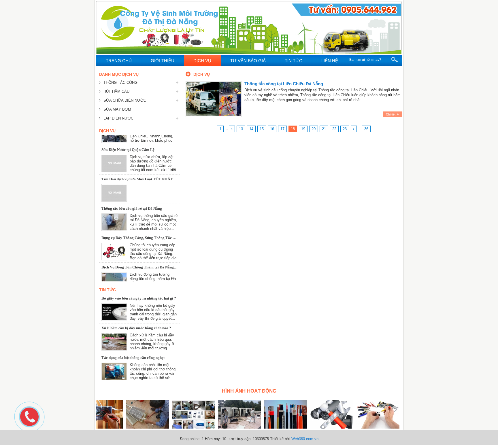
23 (345, 129)
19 (303, 129)
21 (324, 129)
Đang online (189, 439)
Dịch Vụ (107, 130)
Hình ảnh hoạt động (249, 391)
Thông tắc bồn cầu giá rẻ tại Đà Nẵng (131, 198)
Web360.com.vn (304, 439)
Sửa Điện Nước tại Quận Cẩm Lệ (127, 139)
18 (293, 129)
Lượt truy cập (238, 439)
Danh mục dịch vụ (119, 74)
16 (272, 129)
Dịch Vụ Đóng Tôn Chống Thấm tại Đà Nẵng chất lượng (146, 257)
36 (366, 129)
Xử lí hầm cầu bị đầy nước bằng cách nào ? (136, 328)
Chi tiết (390, 114)
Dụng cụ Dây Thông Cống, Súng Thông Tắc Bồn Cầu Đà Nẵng (151, 227)
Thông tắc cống (120, 82)
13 (241, 129)
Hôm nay (212, 439)
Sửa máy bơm (117, 109)
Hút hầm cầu (116, 91)
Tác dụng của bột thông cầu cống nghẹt (133, 357)
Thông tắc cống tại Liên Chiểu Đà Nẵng (283, 83)
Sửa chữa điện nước (124, 100)
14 (251, 129)
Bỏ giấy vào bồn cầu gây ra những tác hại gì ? (138, 298)
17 (282, 129)
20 (314, 129)
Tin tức (107, 289)
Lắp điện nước (118, 118)
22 (334, 129)
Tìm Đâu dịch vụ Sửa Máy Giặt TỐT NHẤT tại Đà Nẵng (147, 168)
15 (262, 129)
